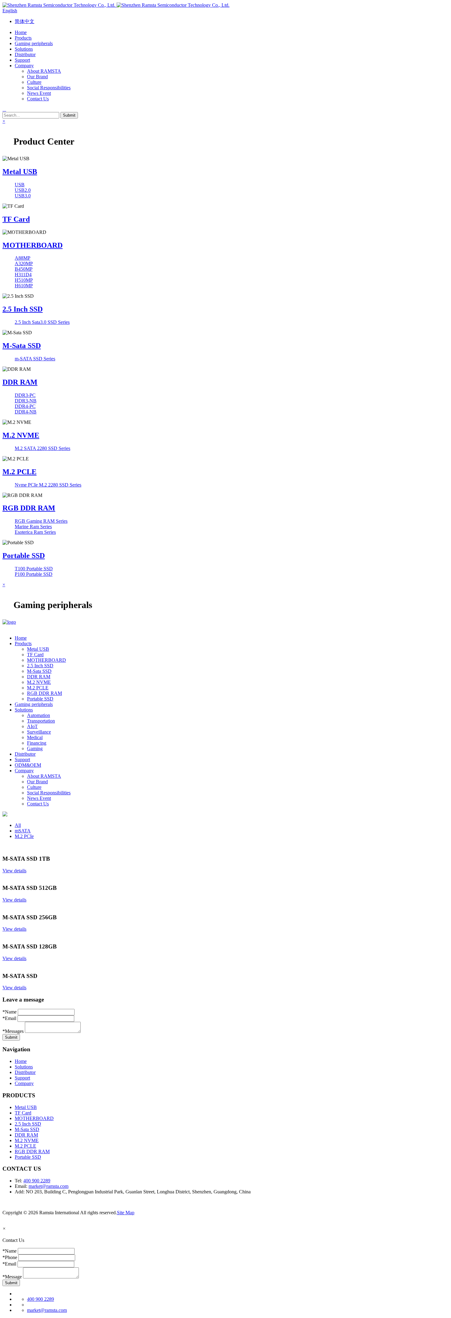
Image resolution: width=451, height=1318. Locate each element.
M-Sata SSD (21, 346)
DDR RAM (19, 382)
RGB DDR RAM (28, 508)
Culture (34, 82)
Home (21, 1061)
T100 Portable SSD (34, 568)
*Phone (9, 1257)
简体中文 (24, 21)
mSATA (23, 830)
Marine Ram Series (33, 526)
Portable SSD (23, 556)
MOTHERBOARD (32, 245)
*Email (9, 1018)
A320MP (24, 263)
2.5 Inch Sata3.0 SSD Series (42, 322)
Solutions (24, 1066)
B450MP (24, 269)
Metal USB (19, 172)
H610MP (24, 285)
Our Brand (37, 76)
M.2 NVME (20, 435)
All (18, 825)
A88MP (22, 258)
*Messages (13, 1031)
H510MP (24, 280)
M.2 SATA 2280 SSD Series (42, 448)
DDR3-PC (25, 395)
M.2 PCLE (19, 472)
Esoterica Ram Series (35, 532)
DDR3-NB (26, 400)
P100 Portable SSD (33, 574)
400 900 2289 (36, 1180)
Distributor (25, 1072)
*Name (9, 1011)
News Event (39, 93)
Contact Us (38, 98)
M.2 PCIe (24, 836)
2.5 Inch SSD (22, 309)
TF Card (16, 219)
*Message (12, 1276)
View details (14, 870)
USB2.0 (23, 190)
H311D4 (23, 274)
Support (22, 1077)
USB (20, 184)
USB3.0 (23, 195)
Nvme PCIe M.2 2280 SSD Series (48, 484)
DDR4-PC (25, 406)
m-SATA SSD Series (35, 358)
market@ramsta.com (48, 1186)
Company (24, 1083)
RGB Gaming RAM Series (41, 521)
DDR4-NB (26, 411)
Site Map (125, 1212)
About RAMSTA (44, 71)
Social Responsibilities (49, 87)
